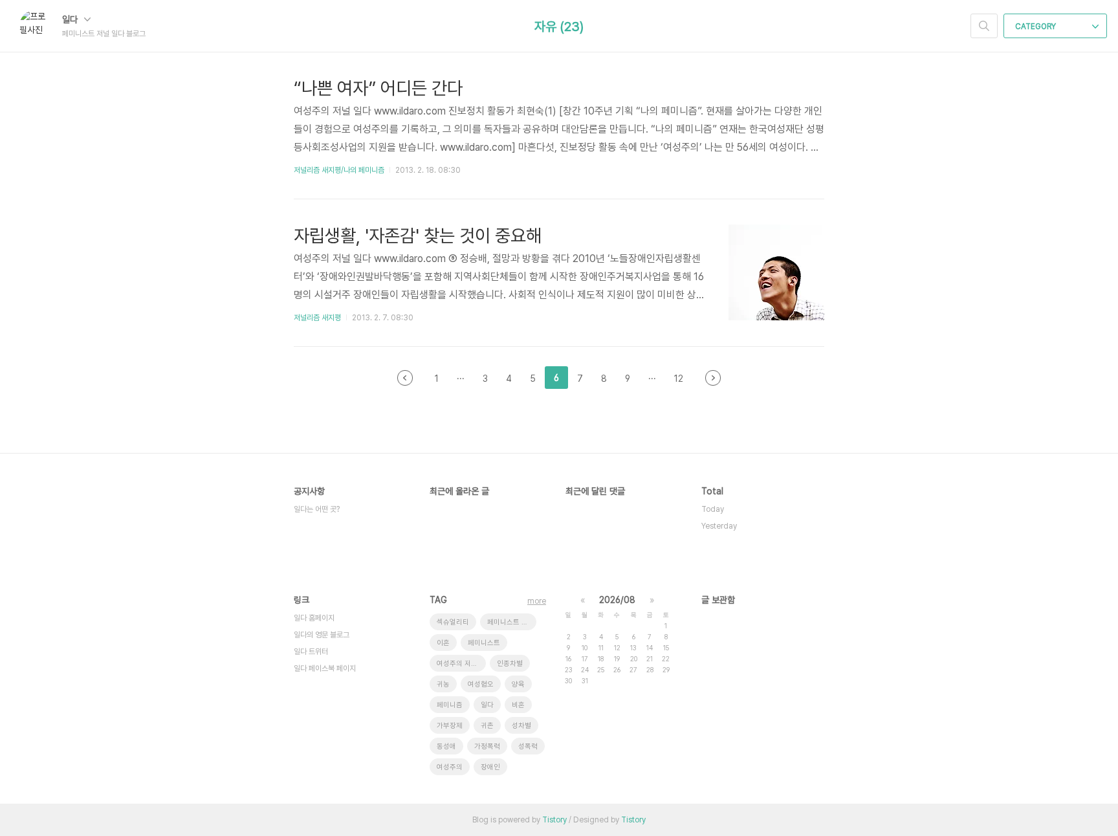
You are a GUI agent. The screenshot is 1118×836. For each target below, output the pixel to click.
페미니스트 (484, 643)
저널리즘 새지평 (317, 317)
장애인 (490, 767)
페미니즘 (450, 705)
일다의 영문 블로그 (321, 634)
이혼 (443, 643)
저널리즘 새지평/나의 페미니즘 (339, 170)
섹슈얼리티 (453, 622)
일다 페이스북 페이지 (325, 668)
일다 (71, 19)
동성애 (446, 746)
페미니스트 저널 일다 (511, 622)
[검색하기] (984, 26)
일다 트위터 (311, 651)
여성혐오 (481, 684)
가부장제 (450, 725)
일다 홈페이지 (314, 617)
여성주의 (450, 767)
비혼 (518, 705)
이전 (405, 378)
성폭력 (528, 746)
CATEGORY (1036, 26)
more (536, 601)
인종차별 (510, 663)
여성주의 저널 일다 (461, 663)
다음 (713, 378)
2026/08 (617, 600)
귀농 (443, 684)
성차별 (521, 725)
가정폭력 (487, 746)
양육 (518, 684)
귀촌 (487, 725)
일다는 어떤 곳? (317, 509)
